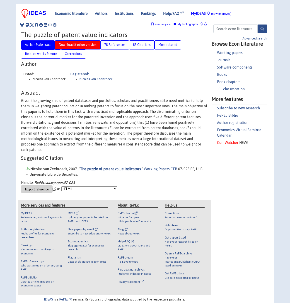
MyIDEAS (211, 13)
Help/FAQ (171, 13)
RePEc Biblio (227, 115)
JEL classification (231, 89)
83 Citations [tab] (142, 45)
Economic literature (71, 13)
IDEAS (48, 299)
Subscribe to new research (238, 108)
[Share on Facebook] (36, 25)
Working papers (230, 53)
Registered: (79, 74)
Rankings (148, 13)
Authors (101, 13)
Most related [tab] (167, 45)
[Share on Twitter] (32, 25)
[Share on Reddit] (41, 25)
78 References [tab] (114, 45)
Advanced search (254, 38)
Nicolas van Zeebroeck (96, 79)
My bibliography (187, 24)
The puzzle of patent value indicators (110, 169)
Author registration (232, 123)
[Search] (262, 29)
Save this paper (163, 24)
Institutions (124, 13)
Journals (223, 60)
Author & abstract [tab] (38, 45)
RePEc (64, 299)
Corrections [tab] (73, 54)
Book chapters (228, 82)
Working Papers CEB (160, 169)
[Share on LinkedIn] (45, 25)
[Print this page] (54, 25)
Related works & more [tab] (41, 54)
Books (222, 74)
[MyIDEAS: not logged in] (203, 24)
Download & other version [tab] (78, 45)
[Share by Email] (50, 25)
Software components (235, 67)
